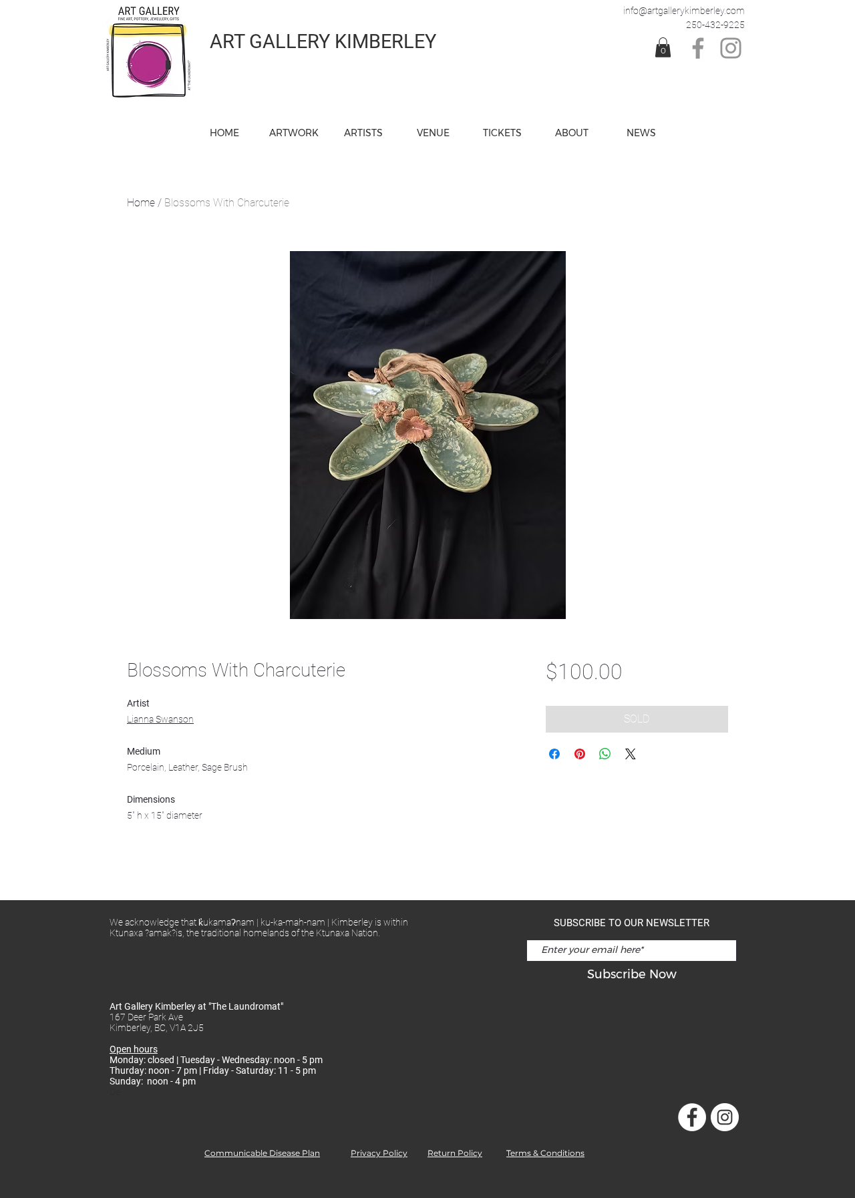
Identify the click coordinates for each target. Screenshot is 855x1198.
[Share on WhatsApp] (605, 754)
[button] (433, 133)
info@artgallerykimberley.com (684, 10)
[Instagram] (731, 48)
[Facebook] (698, 48)
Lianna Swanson (160, 719)
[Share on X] (631, 754)
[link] (663, 47)
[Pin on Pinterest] (580, 754)
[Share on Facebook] (554, 754)
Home (141, 202)
